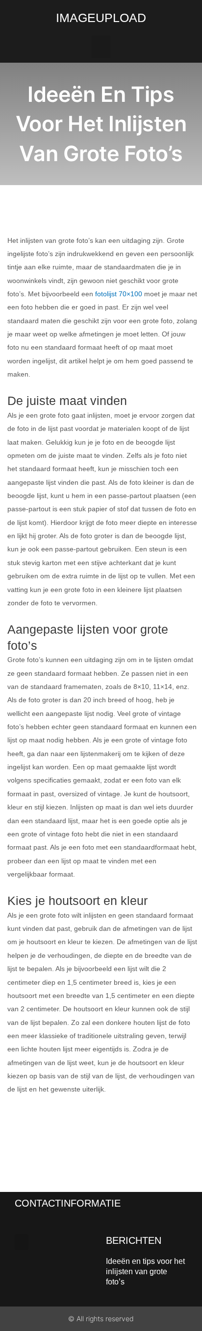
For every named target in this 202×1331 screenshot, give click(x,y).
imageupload (101, 17)
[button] (101, 47)
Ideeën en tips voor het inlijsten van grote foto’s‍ (145, 1271)
